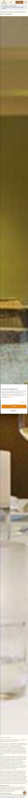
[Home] (4, 2)
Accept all (14, 406)
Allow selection (13, 410)
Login (11, 2)
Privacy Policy (11, 395)
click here (10, 397)
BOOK (19, 2)
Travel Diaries (5, 6)
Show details (21, 402)
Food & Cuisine (12, 6)
